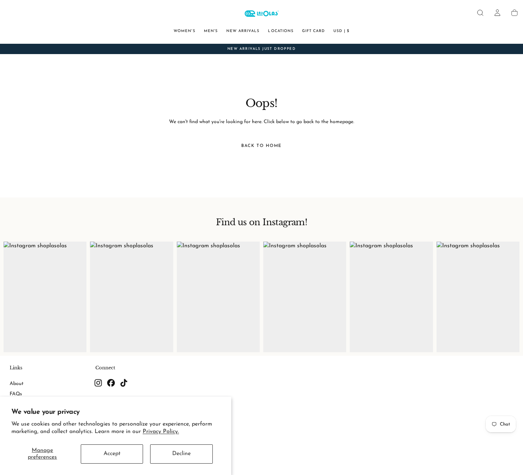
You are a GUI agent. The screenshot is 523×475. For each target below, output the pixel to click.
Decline (181, 453)
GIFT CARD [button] (313, 31)
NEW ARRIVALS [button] (243, 31)
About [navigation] (16, 383)
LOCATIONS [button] (280, 31)
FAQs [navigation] (16, 394)
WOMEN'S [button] (184, 31)
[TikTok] (123, 382)
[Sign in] (497, 13)
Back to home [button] (261, 146)
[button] (480, 13)
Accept (112, 453)
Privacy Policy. (161, 431)
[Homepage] (261, 15)
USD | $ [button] (341, 31)
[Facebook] (111, 382)
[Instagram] (98, 382)
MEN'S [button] (211, 31)
